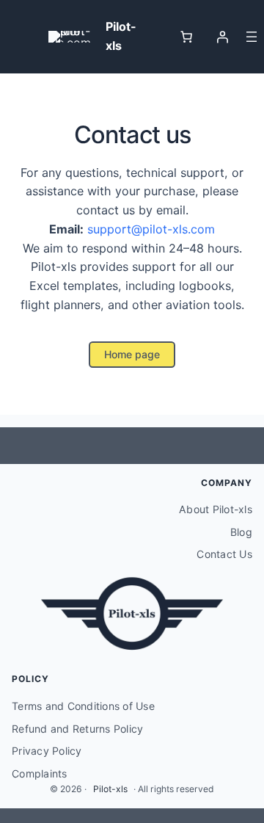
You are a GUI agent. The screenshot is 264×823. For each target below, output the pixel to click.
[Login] (222, 36)
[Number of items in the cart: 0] (186, 36)
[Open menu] (251, 37)
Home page (132, 354)
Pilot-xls (110, 788)
